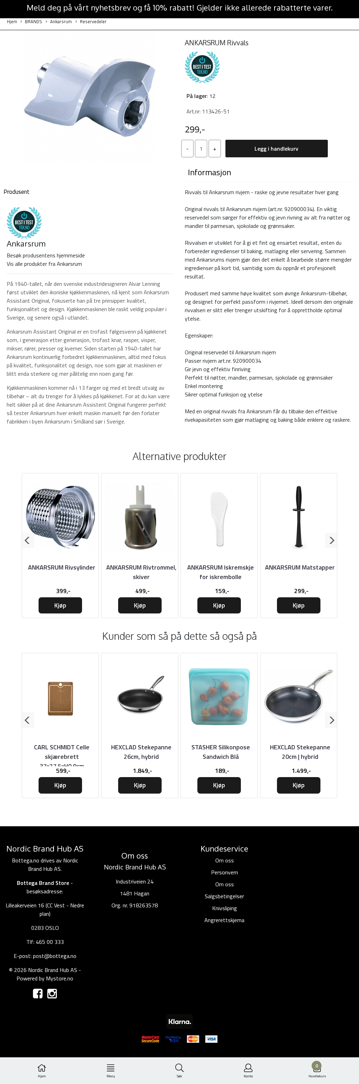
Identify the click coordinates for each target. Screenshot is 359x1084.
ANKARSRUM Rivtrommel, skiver (141, 572)
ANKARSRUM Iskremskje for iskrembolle (220, 572)
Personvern (224, 872)
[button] (27, 540)
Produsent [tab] (16, 191)
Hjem (12, 21)
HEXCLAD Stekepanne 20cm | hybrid (300, 751)
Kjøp (60, 605)
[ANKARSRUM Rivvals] (90, 97)
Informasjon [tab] (209, 172)
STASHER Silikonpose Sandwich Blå (220, 751)
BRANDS (33, 21)
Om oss (224, 860)
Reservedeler (93, 21)
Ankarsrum (61, 21)
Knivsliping (224, 908)
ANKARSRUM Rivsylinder (61, 567)
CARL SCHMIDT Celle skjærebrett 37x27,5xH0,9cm (61, 756)
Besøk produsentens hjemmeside (46, 255)
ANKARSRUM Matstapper (300, 567)
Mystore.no (59, 978)
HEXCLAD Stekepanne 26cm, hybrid (141, 751)
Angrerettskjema (224, 920)
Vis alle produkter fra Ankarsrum (44, 263)
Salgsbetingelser (224, 896)
